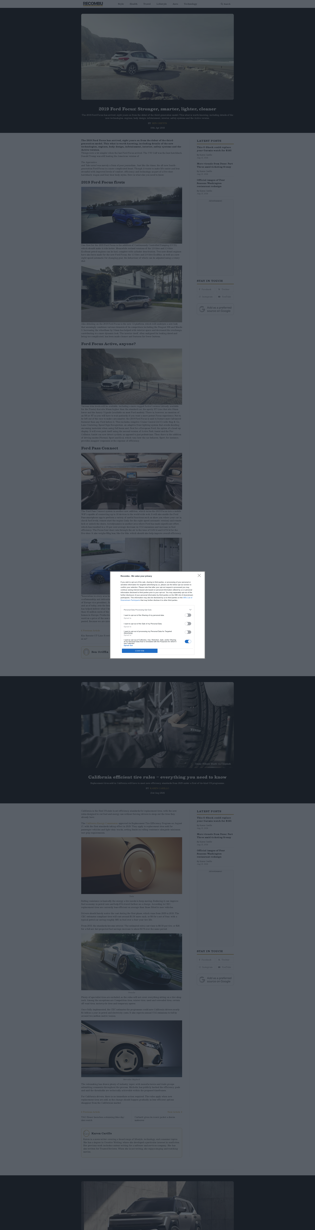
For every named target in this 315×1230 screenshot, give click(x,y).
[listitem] (157, 609)
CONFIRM (139, 651)
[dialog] (157, 615)
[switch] (188, 615)
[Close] (200, 576)
